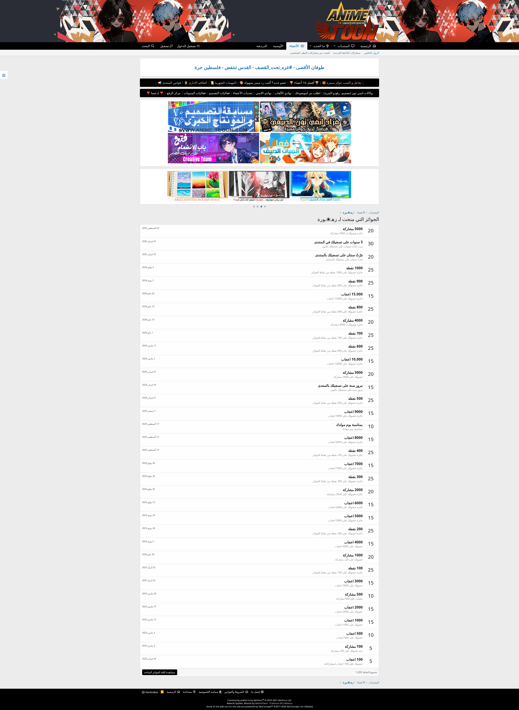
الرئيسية (365, 46)
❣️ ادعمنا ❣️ (155, 93)
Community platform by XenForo (259, 700)
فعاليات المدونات (194, 93)
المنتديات (344, 46)
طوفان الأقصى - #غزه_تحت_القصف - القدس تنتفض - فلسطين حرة (259, 67)
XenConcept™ (266, 706)
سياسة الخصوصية (208, 692)
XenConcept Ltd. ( (296, 706)
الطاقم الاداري (197, 83)
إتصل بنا (255, 692)
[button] (334, 46)
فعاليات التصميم (219, 93)
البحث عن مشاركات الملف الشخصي (310, 53)
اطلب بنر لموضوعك (307, 93)
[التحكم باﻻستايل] (4, 75)
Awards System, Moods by (259, 703)
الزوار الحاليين (371, 53)
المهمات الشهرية (225, 83)
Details (308, 706)
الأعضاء (294, 46)
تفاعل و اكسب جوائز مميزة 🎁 (341, 83)
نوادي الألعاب (283, 93)
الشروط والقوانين (234, 692)
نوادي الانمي (263, 93)
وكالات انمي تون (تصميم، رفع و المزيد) (348, 93)
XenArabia (151, 692)
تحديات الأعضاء (242, 93)
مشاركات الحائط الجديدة (346, 53)
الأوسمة (278, 46)
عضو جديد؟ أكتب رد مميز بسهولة (264, 83)
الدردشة (261, 46)
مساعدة (187, 692)
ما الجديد (319, 46)
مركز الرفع (173, 93)
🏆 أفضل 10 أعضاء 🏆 (304, 83)
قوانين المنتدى (171, 83)
